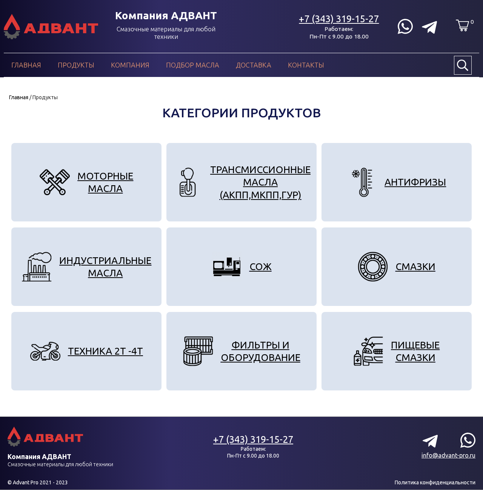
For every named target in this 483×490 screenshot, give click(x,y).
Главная (26, 65)
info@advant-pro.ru (448, 455)
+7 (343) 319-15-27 (339, 18)
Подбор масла (192, 65)
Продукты (76, 65)
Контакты (306, 65)
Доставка (253, 65)
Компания (130, 65)
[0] (462, 25)
